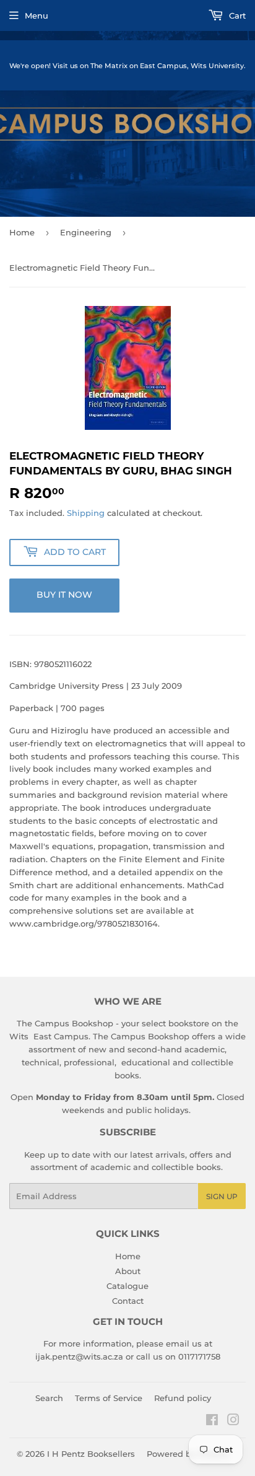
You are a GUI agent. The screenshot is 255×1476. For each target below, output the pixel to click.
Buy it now (64, 594)
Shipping (86, 513)
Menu (36, 15)
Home (22, 232)
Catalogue (127, 1286)
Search (49, 1398)
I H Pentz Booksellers (91, 1454)
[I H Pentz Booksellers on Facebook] (211, 1421)
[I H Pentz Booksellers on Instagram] (233, 1421)
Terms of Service (108, 1398)
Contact (128, 1301)
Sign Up (222, 1196)
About (127, 1271)
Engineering (85, 232)
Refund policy (182, 1398)
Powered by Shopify (188, 1454)
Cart (236, 15)
